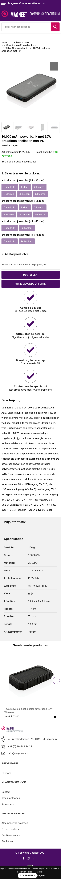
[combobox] (26, 26)
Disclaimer (7, 841)
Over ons (6, 773)
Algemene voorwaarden (14, 822)
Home (4, 42)
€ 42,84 (11, 716)
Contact (5, 791)
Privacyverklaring (10, 829)
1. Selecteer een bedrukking (21, 173)
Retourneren (8, 804)
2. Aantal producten (15, 254)
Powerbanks (22, 42)
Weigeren (41, 875)
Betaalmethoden (10, 798)
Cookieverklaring (10, 835)
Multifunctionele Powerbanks (17, 45)
